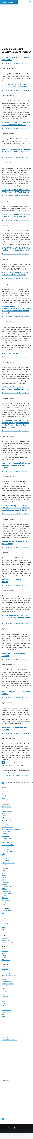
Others (3, 932)
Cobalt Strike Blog (6, 891)
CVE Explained (6, 973)
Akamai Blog (5, 923)
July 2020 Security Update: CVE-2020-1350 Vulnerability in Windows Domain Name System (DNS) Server (16, 508)
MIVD (3, 1014)
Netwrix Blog (5, 858)
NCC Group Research (7, 942)
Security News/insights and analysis (11, 829)
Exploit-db (4, 966)
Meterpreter (5, 898)
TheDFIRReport (6, 900)
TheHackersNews (6, 806)
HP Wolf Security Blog (8, 851)
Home (3, 43)
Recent (3, 793)
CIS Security (5, 996)
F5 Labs (4, 927)
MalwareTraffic (6, 960)
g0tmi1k (4, 902)
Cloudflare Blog (6, 921)
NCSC (3, 998)
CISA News (5, 994)
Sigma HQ (4, 915)
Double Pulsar (5, 849)
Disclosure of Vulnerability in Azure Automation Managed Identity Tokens (16, 465)
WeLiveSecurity (6, 818)
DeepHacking (5, 882)
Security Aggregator (9, 2)
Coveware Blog (6, 940)
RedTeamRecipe (6, 884)
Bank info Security (6, 831)
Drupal (10, 1127)
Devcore (4, 895)
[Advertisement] (16, 21)
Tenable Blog (5, 986)
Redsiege (4, 877)
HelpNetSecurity (6, 860)
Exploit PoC (5, 969)
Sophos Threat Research (8, 842)
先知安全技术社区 (7, 886)
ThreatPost (4, 856)
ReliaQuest (4, 833)
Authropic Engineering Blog (9, 1040)
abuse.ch (4, 948)
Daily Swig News (6, 824)
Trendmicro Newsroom (8, 983)
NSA (3, 1001)
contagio (4, 957)
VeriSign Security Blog (8, 845)
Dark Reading (5, 836)
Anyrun (4, 955)
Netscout (4, 925)
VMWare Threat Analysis (8, 863)
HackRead (4, 815)
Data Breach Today (7, 838)
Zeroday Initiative (6, 971)
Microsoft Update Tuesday (9, 975)
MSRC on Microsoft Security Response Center (15, 63)
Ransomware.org (6, 938)
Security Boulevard (7, 820)
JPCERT (4, 1007)
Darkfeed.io (5, 822)
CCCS (3, 1016)
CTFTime (4, 889)
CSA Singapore (6, 1010)
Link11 (3, 930)
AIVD (3, 1012)
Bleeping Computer (7, 811)
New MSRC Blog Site (10, 353)
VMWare (4, 988)
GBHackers (5, 809)
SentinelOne (5, 840)
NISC (3, 1005)
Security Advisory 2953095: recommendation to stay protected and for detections (16, 617)
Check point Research (7, 981)
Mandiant (4, 875)
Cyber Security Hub (7, 865)
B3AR (3, 904)
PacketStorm (5, 951)
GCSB (3, 1003)
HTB (3, 880)
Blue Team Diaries (6, 910)
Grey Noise (5, 847)
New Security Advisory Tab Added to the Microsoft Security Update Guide (16, 150)
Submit (3, 798)
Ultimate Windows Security (9, 893)
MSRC (3, 813)
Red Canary (5, 871)
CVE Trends (5, 800)
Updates (4, 795)
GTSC (3, 854)
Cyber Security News (7, 827)
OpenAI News (6, 1037)
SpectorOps (5, 873)
